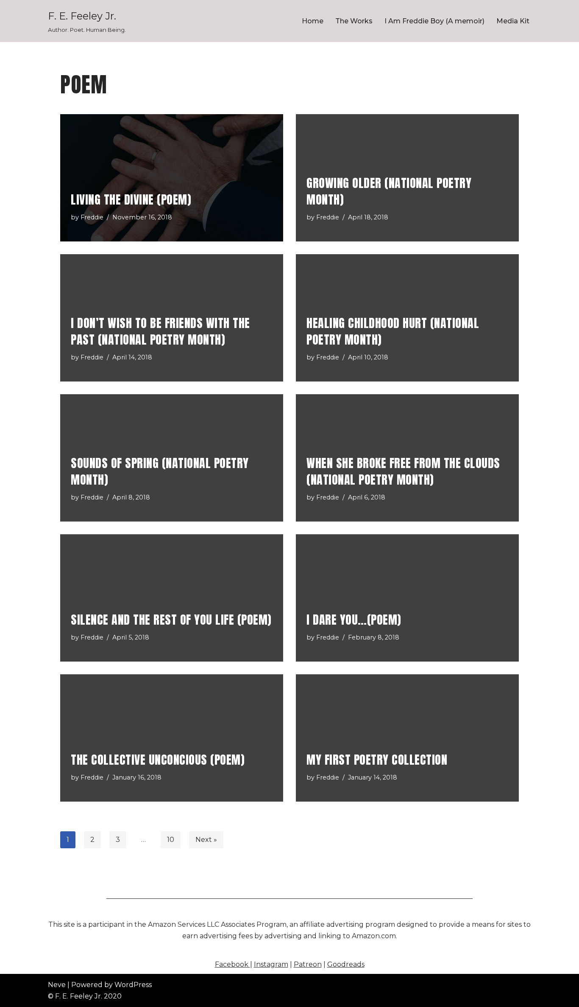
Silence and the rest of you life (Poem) (171, 619)
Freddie (92, 217)
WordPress (133, 985)
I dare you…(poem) (353, 619)
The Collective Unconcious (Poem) (158, 760)
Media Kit (512, 21)
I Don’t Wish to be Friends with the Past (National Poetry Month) (160, 331)
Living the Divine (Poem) (131, 199)
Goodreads (346, 964)
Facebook (232, 964)
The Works (354, 21)
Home (312, 21)
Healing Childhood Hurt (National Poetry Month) (392, 331)
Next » (206, 840)
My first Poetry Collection (376, 760)
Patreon (308, 964)
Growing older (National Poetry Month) (388, 191)
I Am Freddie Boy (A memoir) (434, 21)
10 (170, 840)
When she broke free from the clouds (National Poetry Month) (403, 471)
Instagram (271, 964)
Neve (57, 985)
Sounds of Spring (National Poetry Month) (160, 471)
